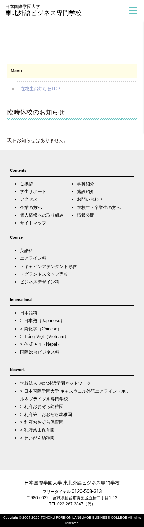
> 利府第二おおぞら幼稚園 (46, 414)
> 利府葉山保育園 (37, 429)
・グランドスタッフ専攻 (44, 274)
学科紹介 (85, 183)
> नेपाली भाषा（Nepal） (40, 344)
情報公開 (85, 215)
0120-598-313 (87, 491)
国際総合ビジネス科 (39, 352)
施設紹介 (85, 191)
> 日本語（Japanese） (42, 320)
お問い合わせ (90, 199)
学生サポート (33, 191)
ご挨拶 (26, 183)
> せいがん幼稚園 (37, 438)
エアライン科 (33, 258)
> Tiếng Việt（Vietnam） (44, 336)
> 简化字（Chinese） (41, 328)
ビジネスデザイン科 (39, 281)
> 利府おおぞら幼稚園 (41, 406)
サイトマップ (33, 222)
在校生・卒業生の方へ (99, 207)
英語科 (26, 250)
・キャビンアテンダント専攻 (48, 266)
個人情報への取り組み (42, 215)
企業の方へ (31, 207)
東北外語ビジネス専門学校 (43, 10)
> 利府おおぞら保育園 (41, 422)
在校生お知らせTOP (40, 88)
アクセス (29, 199)
